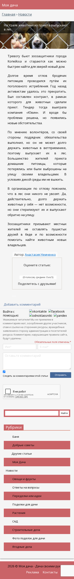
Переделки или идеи (26, 496)
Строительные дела (26, 530)
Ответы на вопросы (25, 487)
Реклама (32, 572)
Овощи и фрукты (24, 479)
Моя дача (10, 5)
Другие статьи (22, 453)
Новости (11, 470)
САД (15, 521)
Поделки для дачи (25, 504)
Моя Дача (19, 462)
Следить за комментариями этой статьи (25, 375)
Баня (15, 436)
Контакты (50, 572)
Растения (18, 513)
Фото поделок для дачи (28, 538)
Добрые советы (23, 445)
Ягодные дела (22, 547)
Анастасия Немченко (40, 255)
